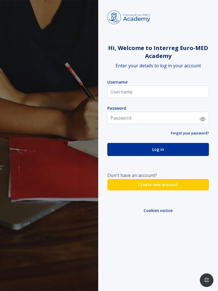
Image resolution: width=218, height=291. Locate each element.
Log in (158, 149)
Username (117, 82)
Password (116, 108)
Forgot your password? (190, 133)
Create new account (158, 184)
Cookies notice (158, 210)
